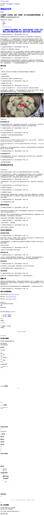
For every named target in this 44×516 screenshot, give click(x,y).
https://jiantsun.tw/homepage (14, 294)
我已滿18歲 (3, 513)
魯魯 (1, 305)
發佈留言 (2, 327)
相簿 (4, 22)
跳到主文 (2, 12)
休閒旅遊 (10, 19)
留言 (9, 311)
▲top (1, 318)
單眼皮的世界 (5, 9)
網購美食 (9, 316)
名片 (4, 24)
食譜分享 (9, 314)
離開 (6, 513)
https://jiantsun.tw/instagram (11, 298)
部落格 (4, 23)
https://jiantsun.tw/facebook (11, 296)
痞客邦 (7, 311)
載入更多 (2, 320)
